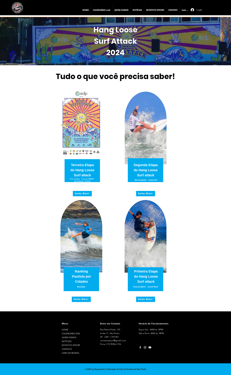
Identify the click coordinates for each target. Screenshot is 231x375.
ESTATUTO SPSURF (71, 345)
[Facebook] (140, 347)
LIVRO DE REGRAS (70, 353)
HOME (65, 329)
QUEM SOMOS (69, 337)
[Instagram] (145, 347)
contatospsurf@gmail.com (113, 340)
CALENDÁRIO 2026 (71, 333)
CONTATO (67, 349)
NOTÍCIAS (67, 341)
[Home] (18, 10)
